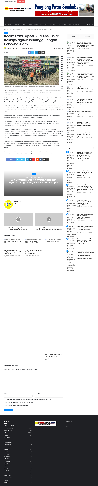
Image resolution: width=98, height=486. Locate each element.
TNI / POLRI (52, 24)
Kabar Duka (8, 444)
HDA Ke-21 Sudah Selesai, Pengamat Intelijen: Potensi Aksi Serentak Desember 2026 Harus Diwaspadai (85, 44)
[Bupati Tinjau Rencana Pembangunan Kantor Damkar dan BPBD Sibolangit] (71, 92)
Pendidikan (16, 24)
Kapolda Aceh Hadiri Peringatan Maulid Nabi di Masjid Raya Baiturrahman (84, 123)
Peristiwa (7, 461)
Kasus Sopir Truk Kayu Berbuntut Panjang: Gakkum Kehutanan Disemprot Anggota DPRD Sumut (85, 203)
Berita (9, 24)
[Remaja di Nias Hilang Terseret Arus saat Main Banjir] (54, 296)
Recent (73, 36)
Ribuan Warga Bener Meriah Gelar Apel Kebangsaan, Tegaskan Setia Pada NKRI (84, 134)
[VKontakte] (40, 159)
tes (80, 29)
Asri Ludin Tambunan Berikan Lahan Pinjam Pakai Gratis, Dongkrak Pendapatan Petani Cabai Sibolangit (85, 75)
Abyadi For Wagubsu (10, 425)
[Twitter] (32, 52)
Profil (69, 24)
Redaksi (67, 424)
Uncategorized (8, 477)
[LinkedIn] (36, 52)
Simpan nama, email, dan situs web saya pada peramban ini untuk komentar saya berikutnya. (28, 399)
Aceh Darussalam (9, 428)
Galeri (45, 24)
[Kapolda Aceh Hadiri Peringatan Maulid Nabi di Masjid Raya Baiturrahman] (71, 126)
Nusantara (7, 454)
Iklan (66, 426)
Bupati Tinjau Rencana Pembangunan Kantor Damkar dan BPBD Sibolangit (85, 88)
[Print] (43, 52)
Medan (6, 449)
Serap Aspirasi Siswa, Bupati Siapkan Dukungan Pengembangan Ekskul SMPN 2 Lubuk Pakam (85, 216)
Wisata (36, 24)
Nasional (7, 451)
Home (6, 29)
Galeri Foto (7, 437)
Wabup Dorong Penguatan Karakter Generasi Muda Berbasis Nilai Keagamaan (84, 100)
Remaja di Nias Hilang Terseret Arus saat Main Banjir (53, 355)
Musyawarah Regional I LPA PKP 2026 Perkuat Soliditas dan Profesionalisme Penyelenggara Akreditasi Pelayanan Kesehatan (84, 155)
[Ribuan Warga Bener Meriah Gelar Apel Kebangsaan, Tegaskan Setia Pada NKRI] (71, 137)
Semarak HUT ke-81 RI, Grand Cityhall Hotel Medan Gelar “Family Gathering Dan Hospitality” (85, 229)
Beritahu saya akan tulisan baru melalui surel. (17, 405)
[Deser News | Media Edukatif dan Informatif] (18, 9)
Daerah (10, 29)
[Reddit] (37, 159)
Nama (5, 388)
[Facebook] (29, 52)
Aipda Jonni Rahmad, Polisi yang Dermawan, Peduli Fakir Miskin (85, 113)
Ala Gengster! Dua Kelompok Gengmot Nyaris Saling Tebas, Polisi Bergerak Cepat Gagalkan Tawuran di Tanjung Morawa (33, 182)
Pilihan (6, 463)
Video (6, 480)
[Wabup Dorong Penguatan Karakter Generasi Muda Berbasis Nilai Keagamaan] (71, 104)
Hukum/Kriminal (9, 440)
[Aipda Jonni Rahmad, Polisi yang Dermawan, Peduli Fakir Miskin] (71, 115)
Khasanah (29, 24)
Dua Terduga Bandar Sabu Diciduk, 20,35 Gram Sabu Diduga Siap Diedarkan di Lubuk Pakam (84, 241)
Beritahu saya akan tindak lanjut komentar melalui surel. (19, 402)
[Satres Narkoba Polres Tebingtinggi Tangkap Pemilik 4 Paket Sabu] (13, 244)
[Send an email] (13, 48)
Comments (87, 36)
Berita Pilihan (8, 430)
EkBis (41, 24)
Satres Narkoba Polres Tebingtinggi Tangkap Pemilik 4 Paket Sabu (13, 252)
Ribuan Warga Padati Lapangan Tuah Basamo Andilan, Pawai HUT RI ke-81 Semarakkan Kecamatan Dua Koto (85, 188)
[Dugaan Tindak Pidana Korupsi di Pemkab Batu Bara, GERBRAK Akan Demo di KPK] (34, 244)
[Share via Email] (39, 52)
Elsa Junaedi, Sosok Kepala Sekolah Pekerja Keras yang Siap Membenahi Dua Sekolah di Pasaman (85, 173)
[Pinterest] (33, 159)
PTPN (58, 24)
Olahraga (64, 24)
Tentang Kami (68, 421)
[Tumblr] (30, 159)
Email (5, 393)
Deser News (9, 48)
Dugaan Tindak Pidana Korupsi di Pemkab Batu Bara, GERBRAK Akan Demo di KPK (33, 252)
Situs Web (37, 393)
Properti (23, 24)
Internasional (76, 24)
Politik (6, 466)
